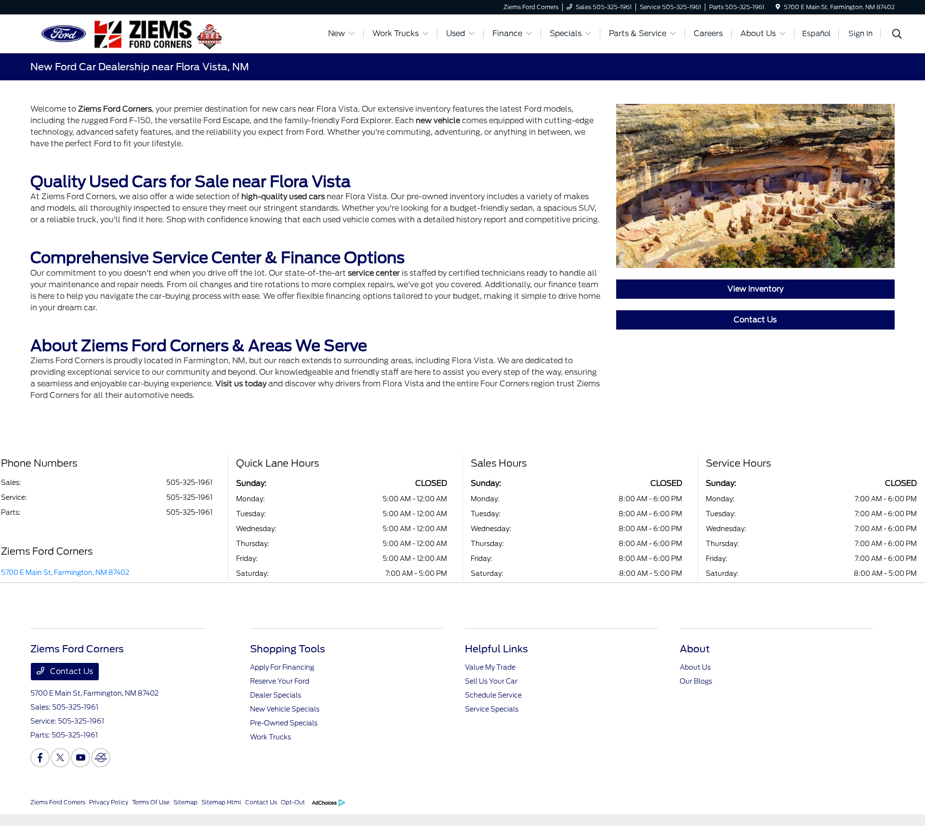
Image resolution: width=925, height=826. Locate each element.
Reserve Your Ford (279, 681)
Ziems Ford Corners (115, 109)
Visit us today (240, 383)
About (695, 649)
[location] (778, 7)
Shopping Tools (287, 649)
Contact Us (755, 319)
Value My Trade (490, 667)
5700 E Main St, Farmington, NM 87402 (65, 572)
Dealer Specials (275, 695)
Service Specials (491, 709)
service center (374, 273)
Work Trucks (270, 737)
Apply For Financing (282, 667)
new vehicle (438, 120)
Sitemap (185, 802)
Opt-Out (293, 802)
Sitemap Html (221, 802)
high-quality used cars (283, 196)
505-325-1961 (189, 482)
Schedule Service (493, 695)
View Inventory (755, 288)
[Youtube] (80, 757)
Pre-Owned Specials (283, 723)
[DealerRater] (100, 757)
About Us (695, 667)
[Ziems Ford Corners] (113, 33)
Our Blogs (696, 681)
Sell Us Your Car (491, 681)
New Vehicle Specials (284, 709)
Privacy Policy (108, 802)
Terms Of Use (151, 802)
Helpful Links (496, 649)
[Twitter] (60, 757)
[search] (897, 35)
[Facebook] (40, 757)
